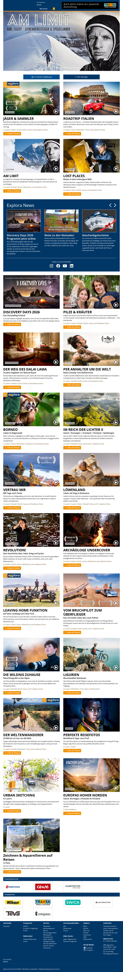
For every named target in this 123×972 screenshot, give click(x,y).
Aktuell (25, 926)
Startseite (6, 926)
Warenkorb (43, 9)
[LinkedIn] (71, 265)
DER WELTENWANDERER (23, 735)
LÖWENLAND (74, 489)
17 (75, 67)
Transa (65, 930)
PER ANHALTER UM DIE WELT (87, 369)
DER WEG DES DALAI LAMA (25, 369)
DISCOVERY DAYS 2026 (21, 312)
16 (73, 67)
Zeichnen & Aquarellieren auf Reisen (27, 857)
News (85, 926)
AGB (84, 937)
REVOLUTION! (14, 550)
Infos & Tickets (13, 133)
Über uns (86, 930)
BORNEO (10, 429)
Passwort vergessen (70, 941)
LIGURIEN (71, 674)
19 (79, 67)
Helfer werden (48, 939)
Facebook (89, 948)
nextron (57, 969)
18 (77, 67)
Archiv (25, 930)
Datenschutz (87, 939)
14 (69, 67)
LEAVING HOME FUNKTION (25, 610)
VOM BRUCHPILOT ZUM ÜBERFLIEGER (82, 612)
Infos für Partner (48, 946)
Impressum (87, 935)
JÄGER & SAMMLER (18, 118)
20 (81, 67)
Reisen (45, 930)
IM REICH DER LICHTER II (83, 429)
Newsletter (47, 926)
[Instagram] (51, 265)
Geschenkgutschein (49, 933)
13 (67, 67)
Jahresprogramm (49, 928)
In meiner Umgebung (30, 928)
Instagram (89, 950)
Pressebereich (48, 937)
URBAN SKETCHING (19, 795)
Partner (85, 928)
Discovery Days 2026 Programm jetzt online (21, 236)
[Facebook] (58, 265)
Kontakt (85, 933)
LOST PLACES (74, 175)
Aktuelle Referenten (30, 939)
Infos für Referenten (50, 944)
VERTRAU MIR (14, 489)
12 (65, 67)
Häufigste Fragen (49, 941)
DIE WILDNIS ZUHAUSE (21, 674)
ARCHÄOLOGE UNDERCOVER (86, 550)
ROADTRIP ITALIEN (78, 118)
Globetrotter (67, 928)
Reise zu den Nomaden (59, 235)
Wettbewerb (47, 935)
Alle (64, 926)
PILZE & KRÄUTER (77, 312)
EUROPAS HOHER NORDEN (85, 795)
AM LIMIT (11, 175)
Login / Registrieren (69, 939)
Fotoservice (47, 948)
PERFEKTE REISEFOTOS (81, 735)
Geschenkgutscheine (95, 235)
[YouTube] (64, 265)
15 (71, 67)
